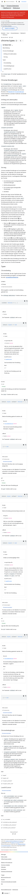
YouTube (3, 879)
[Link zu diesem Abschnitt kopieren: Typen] (7, 266)
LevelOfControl (9, 359)
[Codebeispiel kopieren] (27, 301)
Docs (2, 6)
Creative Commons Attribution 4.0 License (14, 841)
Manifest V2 (7, 8)
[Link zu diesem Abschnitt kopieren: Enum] (4, 771)
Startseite (3, 33)
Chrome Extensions (13, 6)
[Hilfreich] (10, 37)
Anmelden (23, 1)
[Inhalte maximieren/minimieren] (12, 45)
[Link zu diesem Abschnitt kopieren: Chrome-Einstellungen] (19, 80)
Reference (16, 8)
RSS (2, 884)
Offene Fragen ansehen (6, 859)
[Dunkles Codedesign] (25, 301)
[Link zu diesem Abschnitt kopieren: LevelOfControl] (12, 787)
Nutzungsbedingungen (6, 889)
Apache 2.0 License (15, 842)
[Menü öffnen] (2, 1)
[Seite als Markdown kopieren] (20, 41)
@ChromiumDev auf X (6, 877)
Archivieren (3, 869)
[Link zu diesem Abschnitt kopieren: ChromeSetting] (12, 270)
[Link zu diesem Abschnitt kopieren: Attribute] (6, 281)
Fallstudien (3, 867)
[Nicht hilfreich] (12, 37)
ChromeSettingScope (9, 423)
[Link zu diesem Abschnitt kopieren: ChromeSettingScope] (16, 730)
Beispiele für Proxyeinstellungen (16, 92)
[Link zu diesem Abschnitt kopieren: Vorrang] (7, 167)
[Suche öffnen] (16, 1)
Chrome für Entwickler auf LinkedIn (8, 881)
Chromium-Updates (5, 865)
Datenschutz (15, 889)
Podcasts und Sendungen (6, 871)
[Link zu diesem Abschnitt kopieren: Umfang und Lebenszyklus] (18, 100)
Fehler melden (4, 856)
